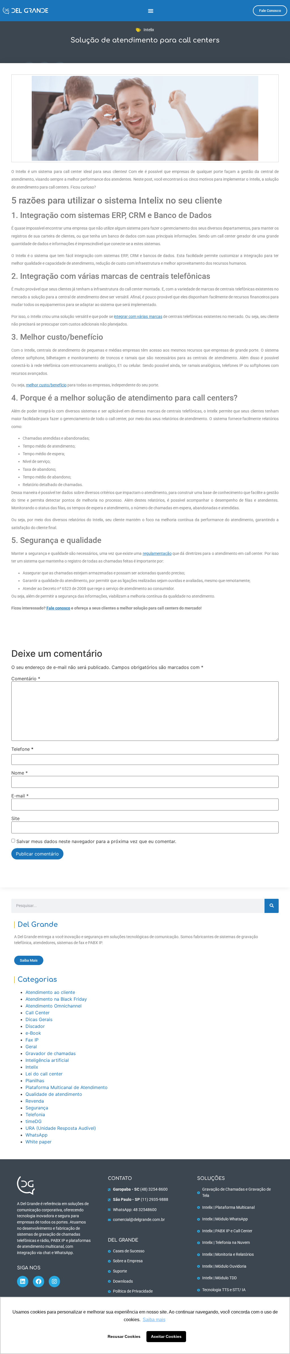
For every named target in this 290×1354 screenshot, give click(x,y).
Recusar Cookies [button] (124, 1336)
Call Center (37, 1012)
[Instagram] (54, 1281)
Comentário (25, 678)
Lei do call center (44, 1074)
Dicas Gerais (38, 1019)
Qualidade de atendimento (53, 1094)
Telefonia (35, 1114)
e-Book (33, 1033)
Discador (35, 1026)
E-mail (20, 795)
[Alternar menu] (150, 11)
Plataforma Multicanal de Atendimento (66, 1087)
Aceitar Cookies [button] (166, 1336)
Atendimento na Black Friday (56, 999)
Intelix (149, 29)
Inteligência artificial (47, 1060)
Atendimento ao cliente (50, 992)
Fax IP (32, 1040)
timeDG (33, 1121)
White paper (38, 1142)
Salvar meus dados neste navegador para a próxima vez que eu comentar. (96, 841)
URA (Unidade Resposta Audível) (60, 1128)
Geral (31, 1046)
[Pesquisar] (272, 906)
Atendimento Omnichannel (53, 1006)
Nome (19, 773)
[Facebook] (38, 1281)
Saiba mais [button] (154, 1319)
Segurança (36, 1108)
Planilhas (34, 1080)
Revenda (34, 1101)
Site (15, 818)
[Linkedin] (22, 1281)
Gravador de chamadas (50, 1053)
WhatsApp (36, 1135)
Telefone (22, 749)
